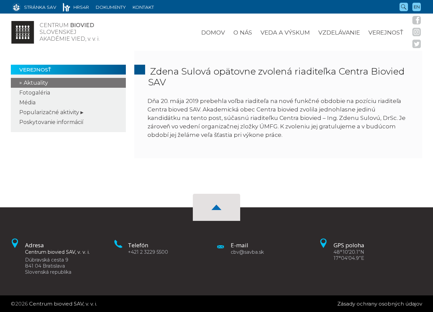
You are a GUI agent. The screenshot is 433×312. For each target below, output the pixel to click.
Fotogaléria (34, 92)
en (417, 6)
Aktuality (36, 83)
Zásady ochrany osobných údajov (379, 303)
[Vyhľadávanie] (404, 6)
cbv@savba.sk (247, 252)
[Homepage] (23, 32)
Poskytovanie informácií (51, 122)
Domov (213, 32)
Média (27, 102)
